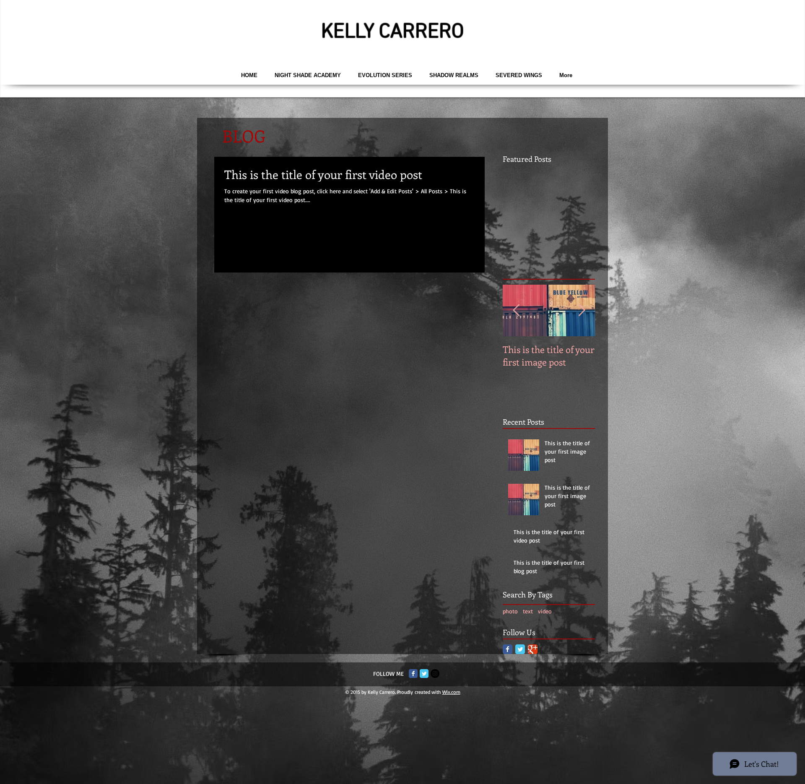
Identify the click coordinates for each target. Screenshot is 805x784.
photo (510, 611)
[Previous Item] (516, 310)
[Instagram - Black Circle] (435, 673)
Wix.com (451, 692)
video (545, 611)
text (528, 611)
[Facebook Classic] (507, 649)
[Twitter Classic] (520, 649)
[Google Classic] (533, 649)
